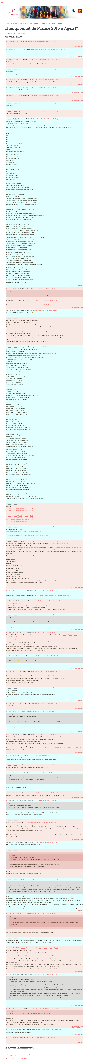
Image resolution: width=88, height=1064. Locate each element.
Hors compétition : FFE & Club (45, 318)
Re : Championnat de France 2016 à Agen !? (55, 49)
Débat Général (29, 23)
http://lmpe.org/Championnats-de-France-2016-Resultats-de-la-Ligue (53, 595)
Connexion (7, 1058)
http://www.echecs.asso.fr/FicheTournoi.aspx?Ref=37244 (19, 508)
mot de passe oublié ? (22, 1058)
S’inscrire (13, 1058)
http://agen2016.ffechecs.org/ (61, 543)
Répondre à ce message (77, 46)
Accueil (7, 23)
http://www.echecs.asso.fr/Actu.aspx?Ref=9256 (19, 54)
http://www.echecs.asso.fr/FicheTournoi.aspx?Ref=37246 (19, 512)
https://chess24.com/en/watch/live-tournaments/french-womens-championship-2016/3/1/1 (27, 535)
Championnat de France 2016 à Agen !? (46, 41)
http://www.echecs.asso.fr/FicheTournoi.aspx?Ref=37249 (19, 517)
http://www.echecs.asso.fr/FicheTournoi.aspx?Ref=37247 (19, 514)
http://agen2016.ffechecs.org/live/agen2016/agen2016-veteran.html (38, 549)
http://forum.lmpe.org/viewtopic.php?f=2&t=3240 (37, 304)
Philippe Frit (21, 33)
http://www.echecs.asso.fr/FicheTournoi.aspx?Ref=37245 (19, 510)
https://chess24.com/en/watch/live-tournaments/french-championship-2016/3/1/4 (25, 531)
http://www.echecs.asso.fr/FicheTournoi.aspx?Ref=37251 (19, 521)
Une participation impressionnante (47, 347)
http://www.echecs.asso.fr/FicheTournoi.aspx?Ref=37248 (19, 515)
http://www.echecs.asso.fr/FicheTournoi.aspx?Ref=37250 (19, 519)
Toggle (3, 3)
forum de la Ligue (17, 23)
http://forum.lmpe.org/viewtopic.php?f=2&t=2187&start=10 (43, 300)
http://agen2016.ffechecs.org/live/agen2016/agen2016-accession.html (25, 547)
